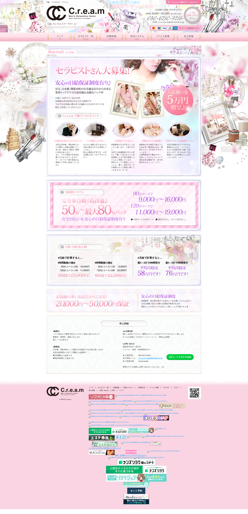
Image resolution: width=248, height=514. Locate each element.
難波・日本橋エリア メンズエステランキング (131, 455)
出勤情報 (116, 387)
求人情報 (92, 390)
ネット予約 (136, 490)
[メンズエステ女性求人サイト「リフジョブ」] (151, 401)
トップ (91, 387)
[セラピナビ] (121, 438)
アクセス (166, 387)
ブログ (176, 387)
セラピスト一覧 (103, 387)
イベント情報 (154, 387)
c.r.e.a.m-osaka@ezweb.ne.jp (150, 358)
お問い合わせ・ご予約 (107, 390)
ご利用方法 (141, 387)
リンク (121, 390)
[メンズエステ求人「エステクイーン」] (172, 405)
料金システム (128, 387)
